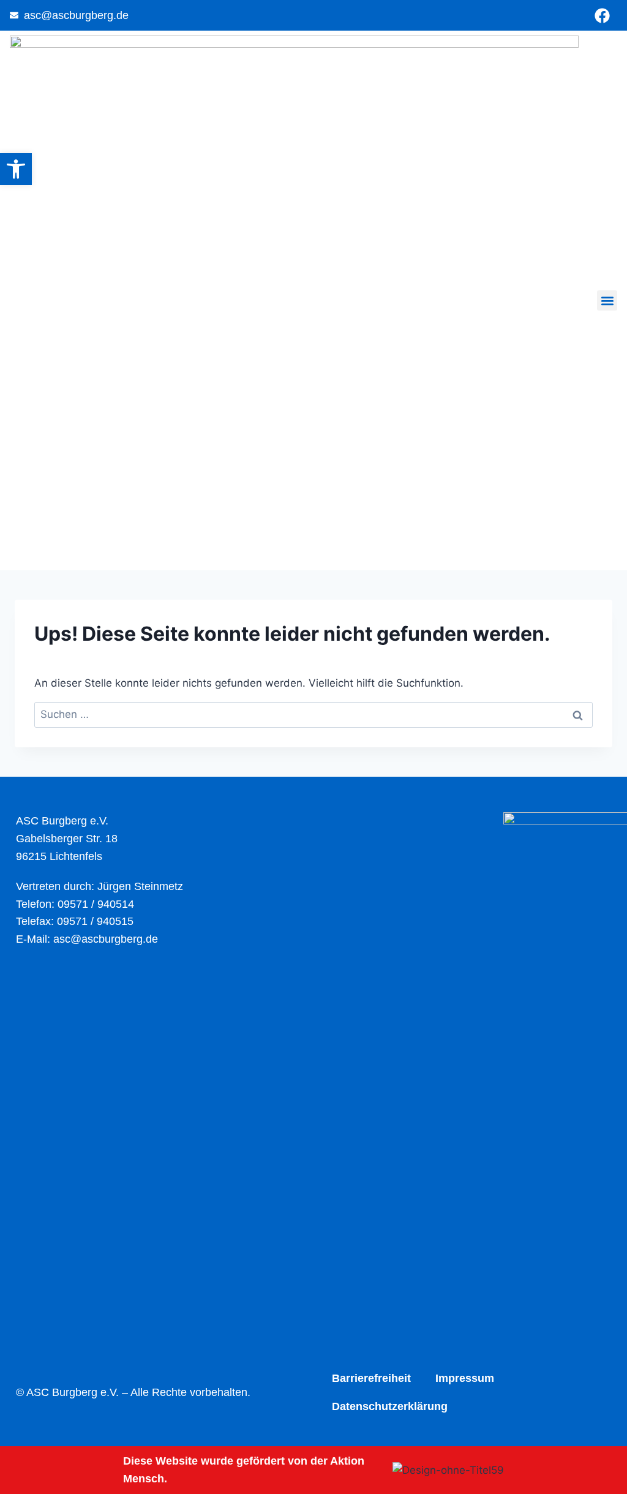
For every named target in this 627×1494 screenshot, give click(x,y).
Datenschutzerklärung (390, 1406)
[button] (607, 300)
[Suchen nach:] (313, 714)
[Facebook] (602, 15)
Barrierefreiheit (371, 1378)
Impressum (464, 1378)
